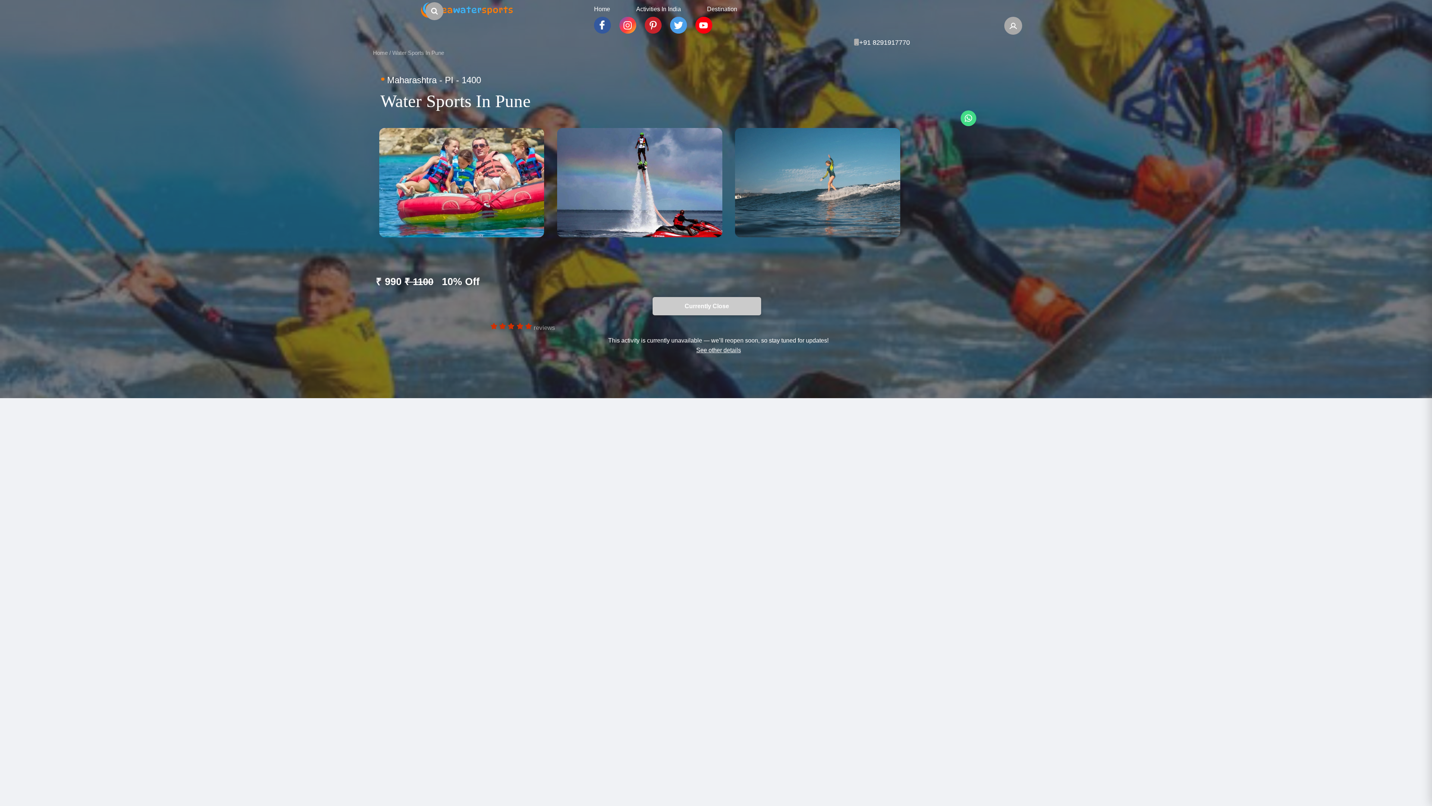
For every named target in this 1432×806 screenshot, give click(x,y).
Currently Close (497, 306)
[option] (461, 182)
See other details (718, 350)
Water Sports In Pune (418, 53)
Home (380, 53)
